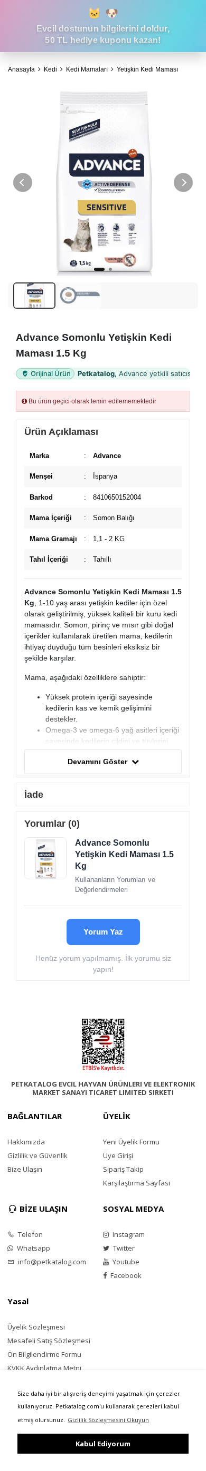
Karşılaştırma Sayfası (136, 1183)
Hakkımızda (26, 1142)
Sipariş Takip (123, 1169)
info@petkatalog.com (51, 1261)
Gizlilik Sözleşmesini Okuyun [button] (108, 1420)
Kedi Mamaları (87, 69)
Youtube (125, 1261)
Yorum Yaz (103, 931)
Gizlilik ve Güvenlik (37, 1155)
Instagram (128, 1234)
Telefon (29, 1234)
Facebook (125, 1275)
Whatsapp (32, 1248)
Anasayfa (21, 69)
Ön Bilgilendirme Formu (44, 1354)
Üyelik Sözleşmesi (36, 1327)
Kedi (50, 69)
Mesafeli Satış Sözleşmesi (48, 1340)
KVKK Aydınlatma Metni (44, 1368)
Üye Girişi (118, 1155)
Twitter (123, 1248)
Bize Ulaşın (24, 1169)
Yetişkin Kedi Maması (147, 69)
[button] (183, 182)
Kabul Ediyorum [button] (103, 1443)
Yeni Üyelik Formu (131, 1142)
